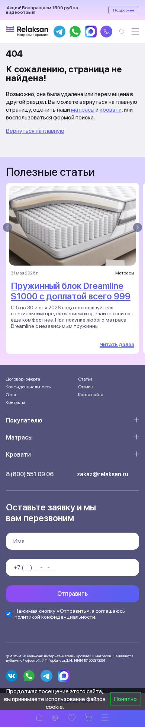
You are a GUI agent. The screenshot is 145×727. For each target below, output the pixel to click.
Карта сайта (90, 394)
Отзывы (85, 386)
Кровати (18, 454)
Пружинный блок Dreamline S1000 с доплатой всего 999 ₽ (70, 296)
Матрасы (19, 437)
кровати (111, 109)
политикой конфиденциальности (54, 617)
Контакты (15, 402)
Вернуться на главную (35, 130)
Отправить (72, 593)
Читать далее (117, 344)
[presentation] (7, 227)
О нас (11, 394)
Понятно (125, 699)
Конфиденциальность (28, 386)
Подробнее (123, 10)
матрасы (82, 109)
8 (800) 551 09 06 (30, 474)
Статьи (85, 379)
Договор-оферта (23, 379)
